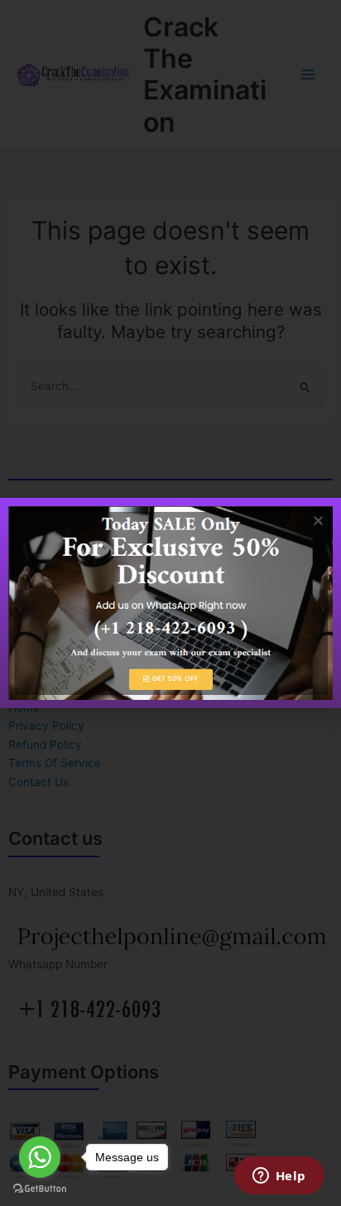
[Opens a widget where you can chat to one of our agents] (278, 1177)
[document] (170, 603)
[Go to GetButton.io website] (39, 1189)
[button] (318, 520)
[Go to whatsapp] (39, 1157)
